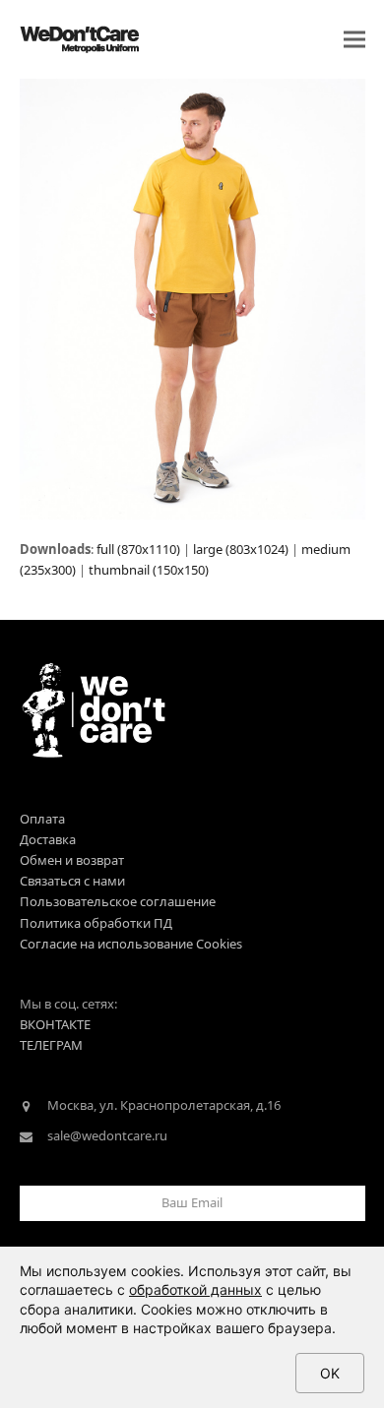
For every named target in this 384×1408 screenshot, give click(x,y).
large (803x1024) (240, 549)
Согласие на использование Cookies (131, 943)
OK (330, 1373)
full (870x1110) (138, 549)
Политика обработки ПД (96, 923)
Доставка (48, 839)
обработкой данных (195, 1289)
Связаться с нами (72, 880)
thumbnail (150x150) (149, 570)
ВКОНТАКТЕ (55, 1024)
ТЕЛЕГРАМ (51, 1045)
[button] (354, 39)
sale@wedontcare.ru (107, 1135)
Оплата (42, 818)
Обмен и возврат (72, 860)
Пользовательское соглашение (118, 901)
